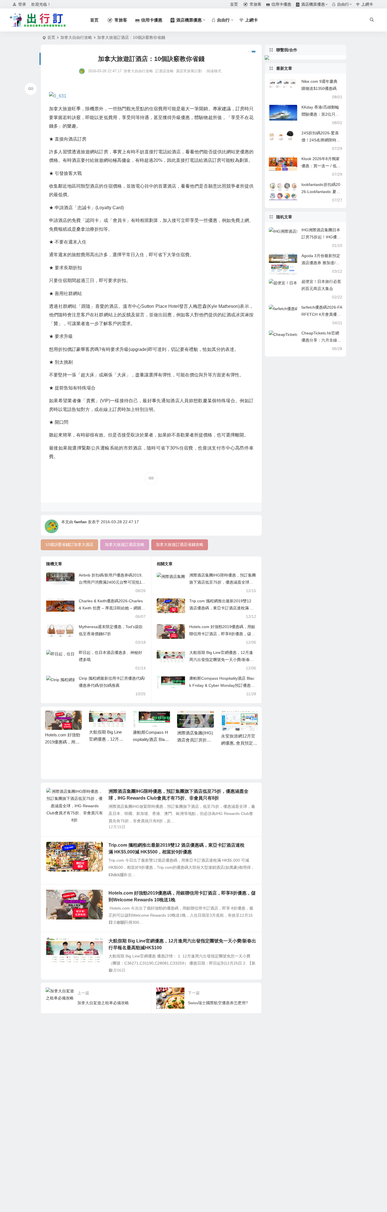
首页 (51, 37)
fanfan (80, 522)
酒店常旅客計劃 (189, 71)
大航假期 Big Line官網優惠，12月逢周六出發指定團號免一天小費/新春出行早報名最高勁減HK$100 (221, 659)
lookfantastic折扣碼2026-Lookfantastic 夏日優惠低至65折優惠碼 (320, 191)
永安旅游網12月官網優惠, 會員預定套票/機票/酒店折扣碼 (239, 743)
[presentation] (225, 719)
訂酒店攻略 (164, 71)
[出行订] (37, 20)
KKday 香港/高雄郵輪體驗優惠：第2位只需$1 (320, 114)
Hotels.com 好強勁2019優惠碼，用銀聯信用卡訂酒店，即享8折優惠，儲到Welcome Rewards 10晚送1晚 (222, 633)
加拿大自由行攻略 (76, 37)
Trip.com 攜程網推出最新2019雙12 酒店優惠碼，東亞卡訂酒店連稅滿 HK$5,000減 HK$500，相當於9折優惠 (222, 608)
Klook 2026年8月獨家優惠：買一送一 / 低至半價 (321, 165)
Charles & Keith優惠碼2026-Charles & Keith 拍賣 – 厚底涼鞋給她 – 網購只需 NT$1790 (112, 608)
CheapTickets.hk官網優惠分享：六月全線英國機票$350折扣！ (321, 340)
